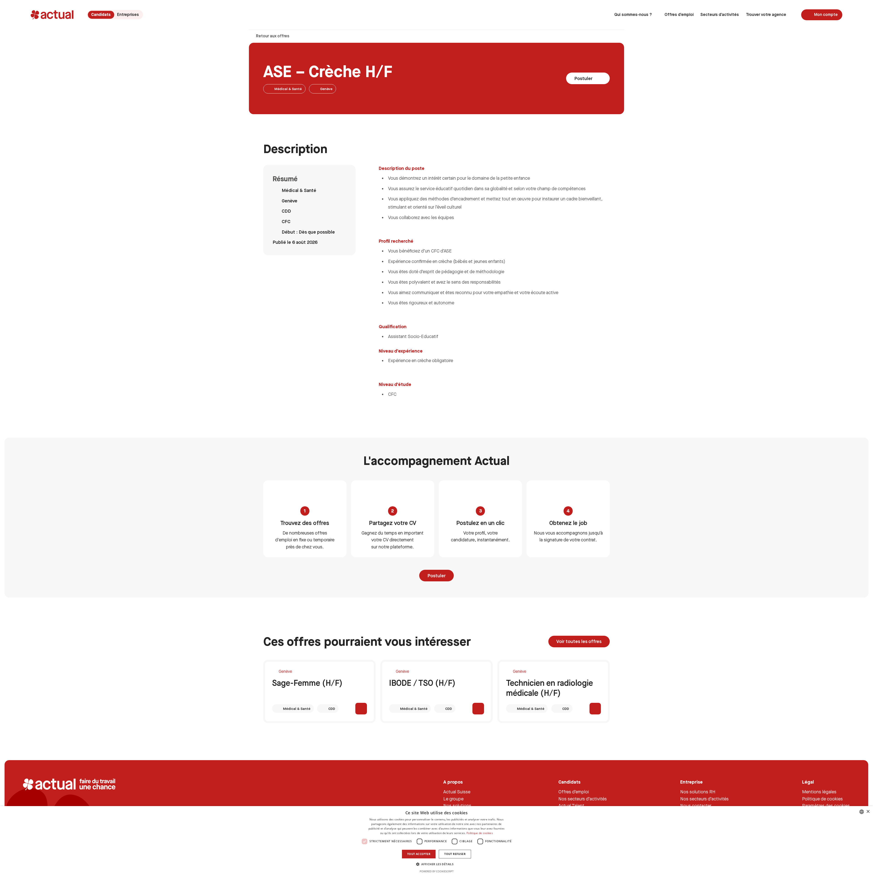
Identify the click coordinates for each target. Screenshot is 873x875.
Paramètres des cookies (826, 805)
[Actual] (52, 14)
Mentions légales (819, 791)
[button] (436, 864)
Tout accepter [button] (418, 854)
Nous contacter (695, 805)
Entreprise (691, 781)
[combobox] (861, 811)
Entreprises (128, 14)
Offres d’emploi (679, 14)
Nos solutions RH (697, 791)
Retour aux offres (272, 36)
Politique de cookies (822, 798)
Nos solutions (458, 805)
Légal (808, 781)
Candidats (101, 14)
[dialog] (436, 840)
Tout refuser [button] (455, 854)
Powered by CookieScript (437, 871)
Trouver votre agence (766, 14)
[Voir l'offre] (361, 708)
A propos (453, 781)
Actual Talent (572, 805)
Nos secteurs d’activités (583, 798)
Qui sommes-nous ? (633, 14)
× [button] (868, 811)
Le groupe (454, 798)
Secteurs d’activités (719, 14)
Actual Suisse (457, 791)
